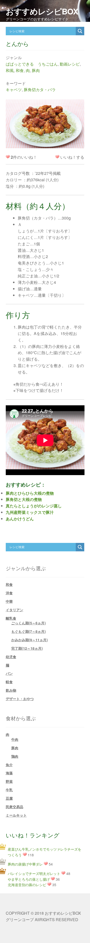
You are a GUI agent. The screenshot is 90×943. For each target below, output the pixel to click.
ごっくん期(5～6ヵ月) (28, 622)
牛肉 (14, 739)
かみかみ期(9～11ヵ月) (29, 639)
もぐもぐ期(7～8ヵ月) (28, 631)
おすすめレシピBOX (42, 11)
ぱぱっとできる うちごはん (32, 64)
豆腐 (9, 798)
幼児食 (11, 656)
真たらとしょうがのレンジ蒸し (34, 506)
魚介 (9, 764)
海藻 (9, 772)
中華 (9, 601)
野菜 (9, 781)
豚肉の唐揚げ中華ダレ (25, 864)
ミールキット (16, 815)
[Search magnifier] (80, 31)
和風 (10, 70)
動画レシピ (70, 64)
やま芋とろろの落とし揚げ (29, 879)
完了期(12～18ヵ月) (27, 648)
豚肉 (36, 70)
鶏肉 (14, 756)
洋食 (9, 592)
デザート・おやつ (20, 698)
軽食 (9, 681)
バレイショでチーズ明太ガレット (34, 873)
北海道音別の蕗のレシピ (27, 884)
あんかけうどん (20, 519)
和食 (20, 70)
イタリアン (14, 609)
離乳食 (11, 618)
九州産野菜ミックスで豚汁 (30, 512)
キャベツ (14, 89)
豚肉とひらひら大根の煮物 (30, 493)
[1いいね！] (57, 157)
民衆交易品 (14, 806)
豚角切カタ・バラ (40, 89)
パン (9, 673)
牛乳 (9, 789)
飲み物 (11, 690)
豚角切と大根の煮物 (24, 499)
